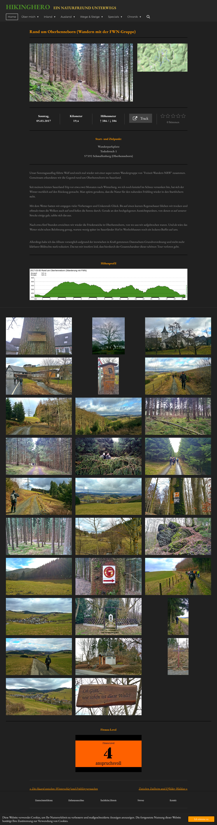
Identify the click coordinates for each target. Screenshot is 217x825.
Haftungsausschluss (76, 800)
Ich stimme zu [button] (201, 819)
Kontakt (173, 800)
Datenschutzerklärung (44, 800)
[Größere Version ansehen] (162, 57)
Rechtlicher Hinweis (108, 800)
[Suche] (148, 17)
